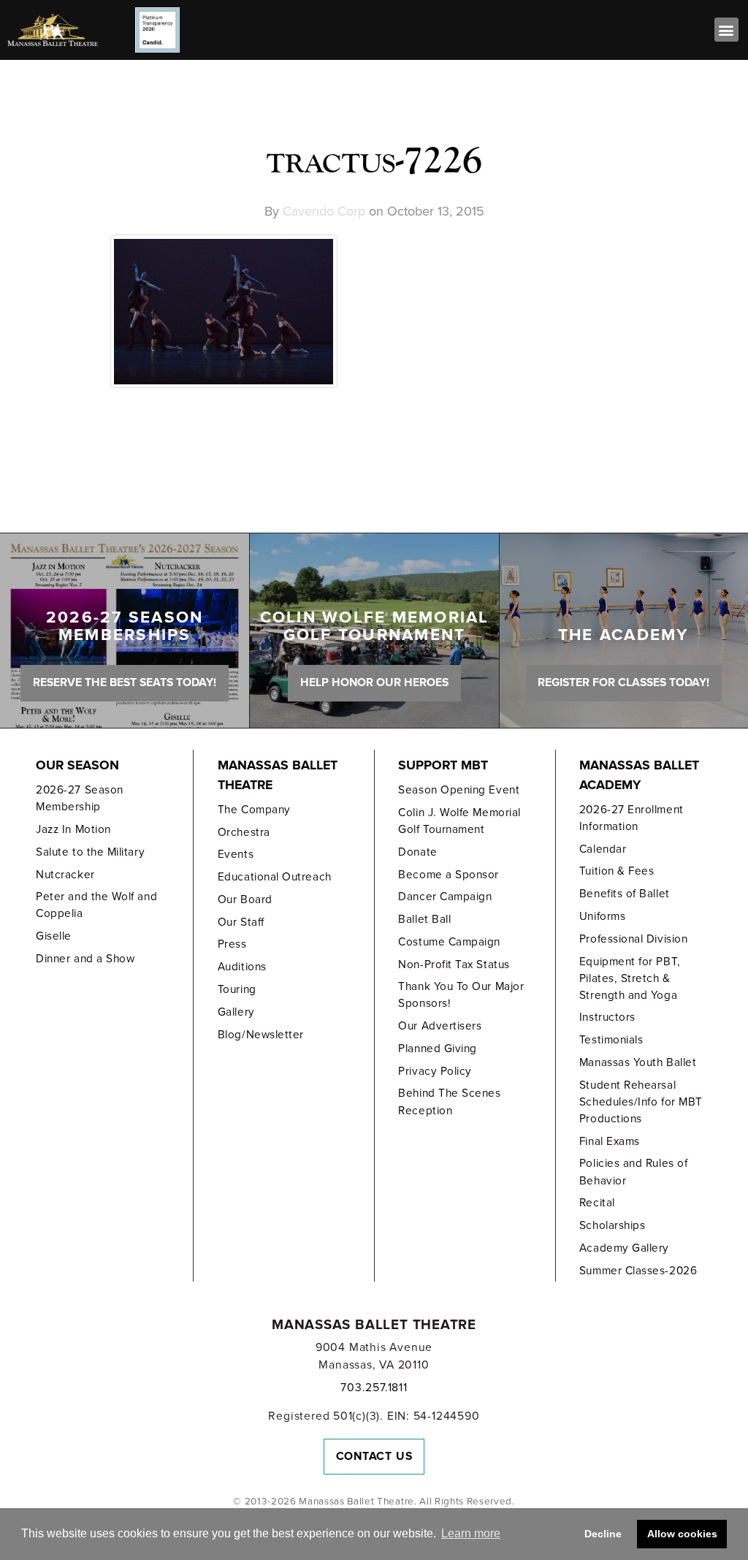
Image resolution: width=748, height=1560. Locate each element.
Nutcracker (65, 874)
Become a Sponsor (448, 874)
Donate (417, 852)
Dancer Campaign (445, 896)
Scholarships (612, 1225)
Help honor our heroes (374, 682)
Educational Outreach (275, 876)
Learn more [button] (470, 1533)
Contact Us (374, 1456)
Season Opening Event (458, 789)
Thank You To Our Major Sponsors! (461, 995)
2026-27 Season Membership (79, 798)
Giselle (54, 936)
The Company (254, 809)
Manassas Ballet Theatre (277, 775)
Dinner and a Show (85, 958)
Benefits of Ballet (624, 893)
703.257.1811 (373, 1387)
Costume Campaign (449, 941)
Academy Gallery (624, 1248)
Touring (237, 989)
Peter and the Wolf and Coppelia (96, 905)
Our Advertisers (439, 1025)
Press (232, 944)
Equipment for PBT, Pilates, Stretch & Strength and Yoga (630, 978)
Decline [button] (603, 1534)
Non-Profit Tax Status (453, 964)
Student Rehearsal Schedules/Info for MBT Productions (641, 1101)
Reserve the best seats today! (124, 682)
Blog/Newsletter (261, 1034)
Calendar (602, 849)
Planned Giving (437, 1048)
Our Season (77, 765)
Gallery (236, 1012)
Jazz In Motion (73, 829)
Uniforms (602, 916)
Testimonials (611, 1039)
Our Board (245, 899)
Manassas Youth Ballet (637, 1062)
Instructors (607, 1017)
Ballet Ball (424, 919)
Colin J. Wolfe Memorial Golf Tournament (459, 821)
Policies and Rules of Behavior (633, 1172)
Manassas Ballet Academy (639, 775)
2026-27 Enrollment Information (631, 818)
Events (235, 854)
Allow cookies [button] (682, 1534)
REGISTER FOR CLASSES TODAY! (623, 682)
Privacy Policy (435, 1071)
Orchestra (244, 832)
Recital (597, 1202)
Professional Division (633, 938)
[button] (726, 30)
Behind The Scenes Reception (449, 1101)
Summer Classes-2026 (638, 1270)
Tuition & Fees (616, 871)
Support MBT (443, 765)
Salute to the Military (90, 852)
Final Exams (609, 1141)
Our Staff (241, 922)
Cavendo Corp (324, 211)
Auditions (242, 966)
